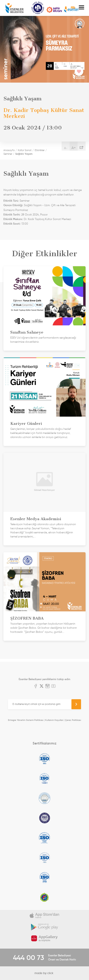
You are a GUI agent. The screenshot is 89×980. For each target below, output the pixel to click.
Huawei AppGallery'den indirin (44, 938)
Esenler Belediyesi (14, 8)
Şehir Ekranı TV (54, 9)
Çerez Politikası (73, 720)
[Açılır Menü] (81, 8)
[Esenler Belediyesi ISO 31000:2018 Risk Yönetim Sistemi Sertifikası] (44, 838)
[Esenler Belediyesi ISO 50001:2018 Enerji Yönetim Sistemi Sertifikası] (44, 877)
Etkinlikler (39, 150)
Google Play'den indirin (44, 927)
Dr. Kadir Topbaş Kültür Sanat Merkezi (47, 219)
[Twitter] (41, 686)
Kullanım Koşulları (54, 720)
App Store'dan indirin (44, 915)
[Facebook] (36, 686)
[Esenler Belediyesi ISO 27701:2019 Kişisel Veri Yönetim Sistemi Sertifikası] (44, 818)
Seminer (7, 153)
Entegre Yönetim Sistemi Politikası (25, 720)
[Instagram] (47, 686)
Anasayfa (9, 150)
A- (65, 148)
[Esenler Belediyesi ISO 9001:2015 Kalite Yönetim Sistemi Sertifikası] (44, 759)
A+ (73, 147)
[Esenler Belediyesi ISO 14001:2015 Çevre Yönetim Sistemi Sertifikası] (44, 778)
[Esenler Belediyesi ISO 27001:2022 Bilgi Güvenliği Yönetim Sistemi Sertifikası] (44, 798)
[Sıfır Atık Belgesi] (44, 897)
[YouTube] (53, 686)
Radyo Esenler (71, 9)
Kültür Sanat (37, 8)
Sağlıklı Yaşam (23, 153)
